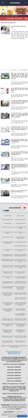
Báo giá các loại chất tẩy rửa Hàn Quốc (8, 337)
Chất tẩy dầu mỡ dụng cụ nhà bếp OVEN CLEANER (8, 304)
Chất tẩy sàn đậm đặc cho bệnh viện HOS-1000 (20, 255)
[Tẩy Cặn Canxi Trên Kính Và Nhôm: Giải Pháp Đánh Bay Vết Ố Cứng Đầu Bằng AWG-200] (5, 157)
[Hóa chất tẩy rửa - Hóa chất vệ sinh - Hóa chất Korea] (14, 2)
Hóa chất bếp (7, 223)
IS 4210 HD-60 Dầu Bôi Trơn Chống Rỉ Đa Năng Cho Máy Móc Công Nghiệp (19, 89)
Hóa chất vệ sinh (20, 223)
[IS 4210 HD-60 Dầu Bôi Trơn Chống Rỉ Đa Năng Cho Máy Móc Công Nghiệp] (5, 93)
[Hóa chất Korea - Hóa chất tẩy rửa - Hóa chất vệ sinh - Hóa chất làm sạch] (14, 208)
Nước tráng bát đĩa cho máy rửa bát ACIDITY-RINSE (7, 294)
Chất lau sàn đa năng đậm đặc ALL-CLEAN (7, 266)
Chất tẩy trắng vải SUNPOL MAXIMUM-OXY (7, 319)
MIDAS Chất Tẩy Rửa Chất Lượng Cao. (20, 342)
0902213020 (22, 416)
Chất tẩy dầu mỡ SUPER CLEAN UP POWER (20, 277)
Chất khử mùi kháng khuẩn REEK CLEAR (7, 282)
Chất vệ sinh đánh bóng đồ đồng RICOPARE (7, 287)
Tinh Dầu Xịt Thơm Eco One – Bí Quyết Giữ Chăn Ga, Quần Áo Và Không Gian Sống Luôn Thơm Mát (19, 128)
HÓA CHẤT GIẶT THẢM (7, 237)
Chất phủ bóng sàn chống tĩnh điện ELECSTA (20, 331)
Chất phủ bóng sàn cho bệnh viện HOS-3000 (7, 260)
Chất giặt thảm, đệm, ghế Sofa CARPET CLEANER (7, 310)
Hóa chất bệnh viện (7, 219)
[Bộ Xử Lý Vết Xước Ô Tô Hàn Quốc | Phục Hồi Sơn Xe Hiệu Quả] (5, 196)
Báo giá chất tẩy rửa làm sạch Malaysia (7, 342)
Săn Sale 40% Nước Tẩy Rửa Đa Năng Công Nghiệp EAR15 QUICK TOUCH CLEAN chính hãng (19, 179)
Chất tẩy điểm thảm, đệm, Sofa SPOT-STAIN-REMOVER (20, 304)
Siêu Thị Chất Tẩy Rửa (10, 415)
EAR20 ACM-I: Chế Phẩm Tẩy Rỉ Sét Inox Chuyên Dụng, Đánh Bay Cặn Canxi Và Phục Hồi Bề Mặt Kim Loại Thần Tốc (19, 166)
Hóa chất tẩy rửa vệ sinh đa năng (20, 272)
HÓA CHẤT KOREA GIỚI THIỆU (20, 228)
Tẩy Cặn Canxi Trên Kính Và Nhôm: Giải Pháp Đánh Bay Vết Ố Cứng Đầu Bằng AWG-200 (19, 153)
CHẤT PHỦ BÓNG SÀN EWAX (8, 250)
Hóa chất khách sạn (20, 219)
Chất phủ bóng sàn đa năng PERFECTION (7, 255)
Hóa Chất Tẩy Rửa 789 (16, 414)
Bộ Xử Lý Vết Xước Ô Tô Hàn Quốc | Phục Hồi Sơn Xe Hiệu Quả (19, 191)
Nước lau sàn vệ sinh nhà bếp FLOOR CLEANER (20, 293)
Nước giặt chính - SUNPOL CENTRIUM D (20, 309)
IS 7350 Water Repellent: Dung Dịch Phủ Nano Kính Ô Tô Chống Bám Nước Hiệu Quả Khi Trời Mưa (19, 102)
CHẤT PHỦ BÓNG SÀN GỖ (20, 242)
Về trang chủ (7, 215)
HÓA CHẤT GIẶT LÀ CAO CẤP (20, 233)
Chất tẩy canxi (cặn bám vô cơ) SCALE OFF (20, 298)
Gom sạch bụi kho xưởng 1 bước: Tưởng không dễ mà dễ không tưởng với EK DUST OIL (19, 140)
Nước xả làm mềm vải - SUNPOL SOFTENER (20, 314)
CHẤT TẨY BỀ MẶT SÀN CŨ (20, 245)
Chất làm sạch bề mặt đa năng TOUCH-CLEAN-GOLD (20, 267)
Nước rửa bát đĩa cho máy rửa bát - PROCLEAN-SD (20, 288)
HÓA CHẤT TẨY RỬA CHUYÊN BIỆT (20, 238)
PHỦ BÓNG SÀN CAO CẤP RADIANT (20, 250)
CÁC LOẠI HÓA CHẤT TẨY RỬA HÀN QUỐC (7, 243)
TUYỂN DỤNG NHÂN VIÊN (8, 227)
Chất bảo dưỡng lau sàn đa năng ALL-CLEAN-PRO (20, 261)
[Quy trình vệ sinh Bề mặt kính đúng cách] (5, 30)
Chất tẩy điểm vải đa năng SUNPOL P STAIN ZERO (7, 325)
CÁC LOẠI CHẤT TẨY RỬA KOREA (7, 233)
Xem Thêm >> (24, 70)
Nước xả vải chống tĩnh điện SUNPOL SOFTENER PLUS (7, 331)
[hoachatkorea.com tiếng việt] (24, 208)
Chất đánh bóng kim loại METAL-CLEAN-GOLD (20, 282)
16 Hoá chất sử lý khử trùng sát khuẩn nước (20, 337)
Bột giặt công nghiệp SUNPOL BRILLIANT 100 (20, 319)
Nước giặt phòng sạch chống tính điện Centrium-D (20, 325)
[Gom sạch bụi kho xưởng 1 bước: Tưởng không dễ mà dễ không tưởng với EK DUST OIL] (5, 145)
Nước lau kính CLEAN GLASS (7, 277)
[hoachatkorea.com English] (20, 208)
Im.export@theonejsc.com (19, 411)
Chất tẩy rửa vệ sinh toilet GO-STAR (7, 272)
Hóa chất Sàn (20, 215)
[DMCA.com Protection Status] (5, 211)
